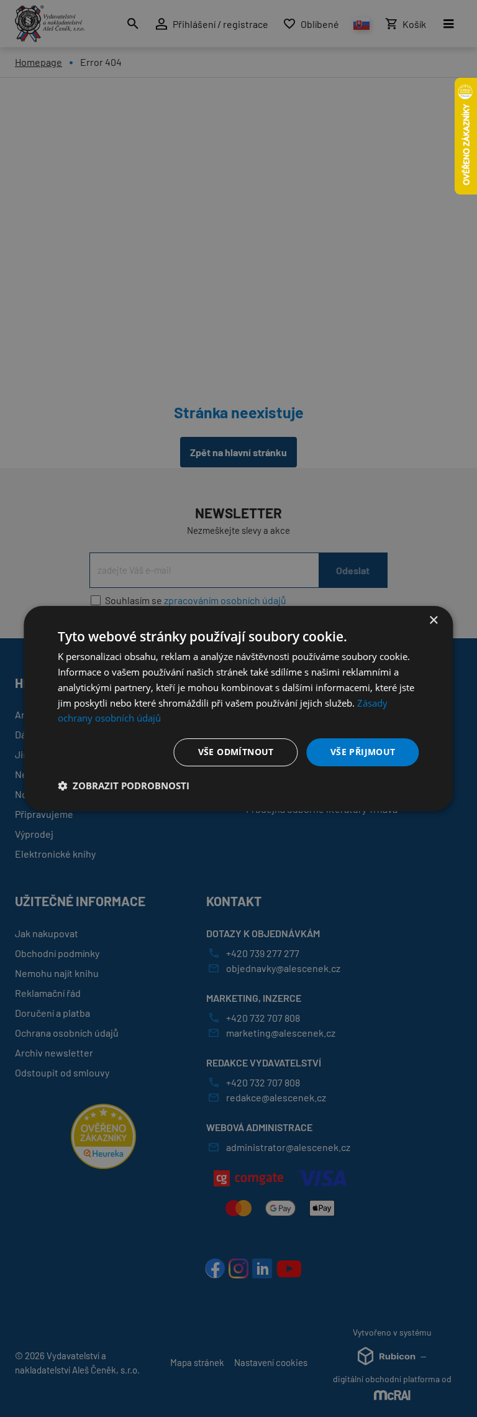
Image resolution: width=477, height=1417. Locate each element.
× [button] (433, 620)
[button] (123, 785)
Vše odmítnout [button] (236, 752)
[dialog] (238, 708)
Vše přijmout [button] (363, 752)
